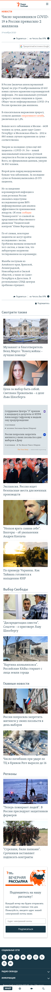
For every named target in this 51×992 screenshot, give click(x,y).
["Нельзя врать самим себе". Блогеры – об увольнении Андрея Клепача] (25, 512)
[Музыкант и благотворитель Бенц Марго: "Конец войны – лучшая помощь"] (25, 331)
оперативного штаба (32, 116)
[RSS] (42, 957)
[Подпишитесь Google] (4, 957)
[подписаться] (10, 963)
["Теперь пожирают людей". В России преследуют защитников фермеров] (25, 791)
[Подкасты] (4, 963)
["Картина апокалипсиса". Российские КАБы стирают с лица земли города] (25, 648)
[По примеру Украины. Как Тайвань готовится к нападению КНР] (25, 554)
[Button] (19, 38)
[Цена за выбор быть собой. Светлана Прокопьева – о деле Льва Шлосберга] (25, 373)
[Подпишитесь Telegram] (29, 957)
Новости (7, 12)
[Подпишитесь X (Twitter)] (16, 957)
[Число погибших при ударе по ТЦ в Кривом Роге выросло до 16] (25, 742)
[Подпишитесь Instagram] (35, 957)
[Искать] (43, 988)
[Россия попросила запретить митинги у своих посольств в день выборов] (25, 701)
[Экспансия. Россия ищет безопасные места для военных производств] (25, 470)
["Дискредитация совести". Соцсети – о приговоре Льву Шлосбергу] (25, 606)
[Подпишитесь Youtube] (23, 957)
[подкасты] (20, 988)
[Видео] (32, 988)
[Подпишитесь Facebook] (10, 957)
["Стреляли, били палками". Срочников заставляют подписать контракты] (25, 833)
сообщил (26, 213)
